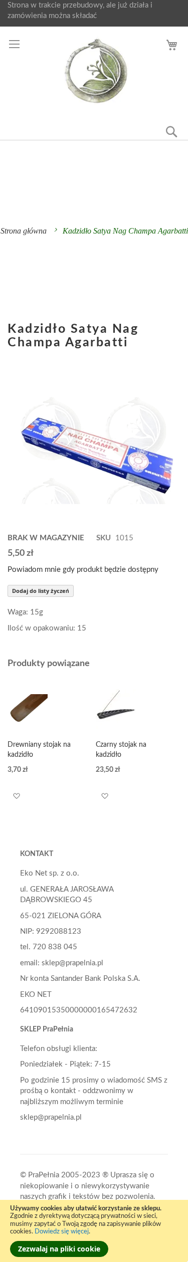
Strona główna (24, 231)
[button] (16, 796)
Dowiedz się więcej (62, 1231)
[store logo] (95, 71)
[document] (94, 1231)
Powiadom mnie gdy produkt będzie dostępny (83, 569)
